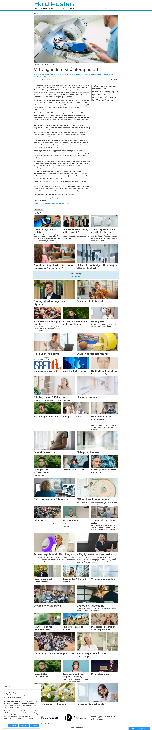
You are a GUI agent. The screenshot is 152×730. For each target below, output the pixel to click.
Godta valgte (23, 725)
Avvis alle (34, 725)
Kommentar (43, 8)
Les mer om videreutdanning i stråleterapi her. (47, 198)
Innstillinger (13, 725)
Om (76, 8)
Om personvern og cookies (41, 723)
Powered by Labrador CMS (76, 727)
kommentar (38, 209)
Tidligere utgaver (60, 8)
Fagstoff (51, 8)
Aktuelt (36, 8)
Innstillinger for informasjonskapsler (139, 728)
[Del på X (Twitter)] (114, 80)
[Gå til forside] (54, 4)
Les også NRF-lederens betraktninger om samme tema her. (51, 203)
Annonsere (71, 8)
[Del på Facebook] (112, 80)
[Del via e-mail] (117, 80)
